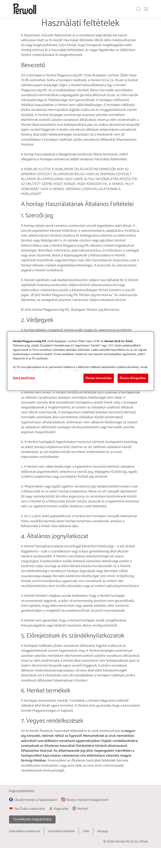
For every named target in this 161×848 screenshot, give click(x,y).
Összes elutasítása (99, 378)
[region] (80, 361)
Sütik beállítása (24, 378)
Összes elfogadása (133, 378)
